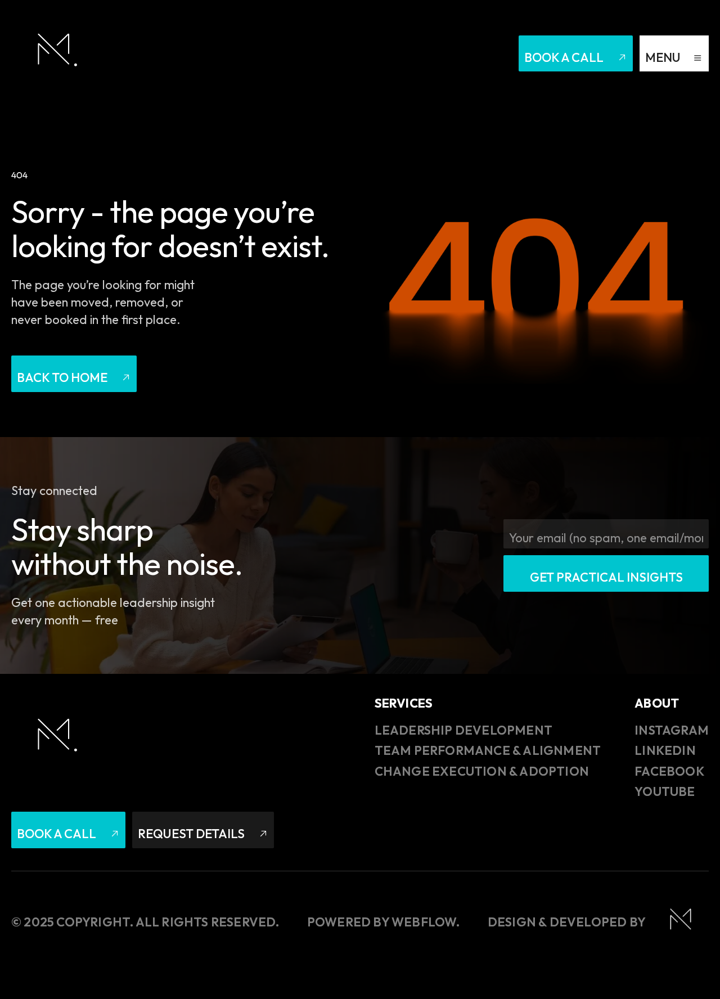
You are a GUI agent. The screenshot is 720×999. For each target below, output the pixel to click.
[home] (53, 53)
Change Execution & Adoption (482, 771)
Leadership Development (463, 730)
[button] (674, 53)
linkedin (665, 750)
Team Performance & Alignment (488, 750)
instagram (671, 730)
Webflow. (426, 922)
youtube (664, 791)
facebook (669, 771)
